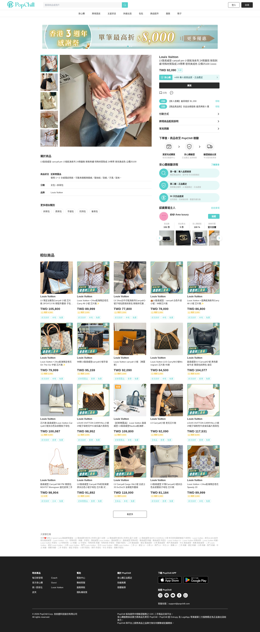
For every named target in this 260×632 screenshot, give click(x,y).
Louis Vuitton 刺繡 (210, 540)
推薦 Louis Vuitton (121, 545)
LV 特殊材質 (64, 543)
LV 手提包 (82, 543)
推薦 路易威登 (198, 543)
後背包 (94, 211)
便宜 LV (142, 545)
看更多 (130, 514)
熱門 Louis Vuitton (88, 545)
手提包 (70, 211)
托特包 (82, 211)
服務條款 (81, 587)
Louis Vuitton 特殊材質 (192, 540)
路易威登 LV (116, 540)
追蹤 (214, 216)
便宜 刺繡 (192, 545)
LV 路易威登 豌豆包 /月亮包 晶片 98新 (90, 538)
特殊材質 (73, 540)
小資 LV (150, 545)
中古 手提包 (107, 548)
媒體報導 (121, 587)
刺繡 (80, 540)
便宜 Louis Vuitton (55, 545)
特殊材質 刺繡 (93, 543)
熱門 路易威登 (172, 543)
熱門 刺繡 (211, 545)
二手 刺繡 (182, 545)
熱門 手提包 (96, 548)
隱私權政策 (82, 592)
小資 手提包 (85, 548)
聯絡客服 (81, 582)
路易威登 (47, 540)
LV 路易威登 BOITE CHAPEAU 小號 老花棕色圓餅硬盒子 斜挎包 (165, 538)
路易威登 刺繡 (145, 540)
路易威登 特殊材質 (130, 540)
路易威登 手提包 (159, 540)
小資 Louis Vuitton (72, 545)
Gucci (54, 582)
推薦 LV (174, 545)
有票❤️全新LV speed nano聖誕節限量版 (56, 538)
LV (67, 540)
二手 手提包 (62, 548)
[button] (166, 226)
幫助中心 (81, 578)
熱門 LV (158, 545)
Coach (54, 578)
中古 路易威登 (185, 543)
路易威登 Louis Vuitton (100, 540)
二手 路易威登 (133, 543)
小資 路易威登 (159, 543)
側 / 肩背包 (37, 587)
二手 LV (134, 545)
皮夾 (34, 592)
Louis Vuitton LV (174, 540)
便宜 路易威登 (146, 543)
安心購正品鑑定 (124, 578)
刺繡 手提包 (121, 543)
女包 (53, 185)
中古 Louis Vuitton (105, 545)
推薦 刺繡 (52, 548)
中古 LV (166, 545)
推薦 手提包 (119, 548)
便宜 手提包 (73, 548)
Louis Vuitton (57, 192)
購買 (189, 85)
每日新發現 (37, 578)
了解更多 (215, 164)
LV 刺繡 (73, 543)
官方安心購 (37, 582)
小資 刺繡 (201, 545)
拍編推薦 (121, 582)
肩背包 (58, 211)
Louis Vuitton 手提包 (48, 543)
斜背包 (60, 185)
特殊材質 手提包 (107, 543)
